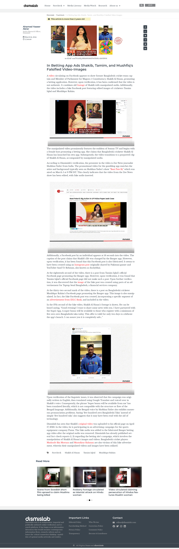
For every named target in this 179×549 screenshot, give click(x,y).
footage (81, 85)
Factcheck (60, 15)
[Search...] (141, 5)
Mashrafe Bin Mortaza (58, 442)
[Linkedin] (125, 526)
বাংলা (150, 5)
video (51, 76)
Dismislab (50, 15)
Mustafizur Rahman (84, 442)
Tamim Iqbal (89, 453)
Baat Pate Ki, (117, 169)
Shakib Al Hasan (72, 453)
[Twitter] (117, 526)
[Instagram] (121, 526)
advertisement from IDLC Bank (65, 299)
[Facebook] (114, 526)
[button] (59, 6)
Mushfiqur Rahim (107, 453)
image (80, 282)
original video (86, 424)
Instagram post (82, 265)
